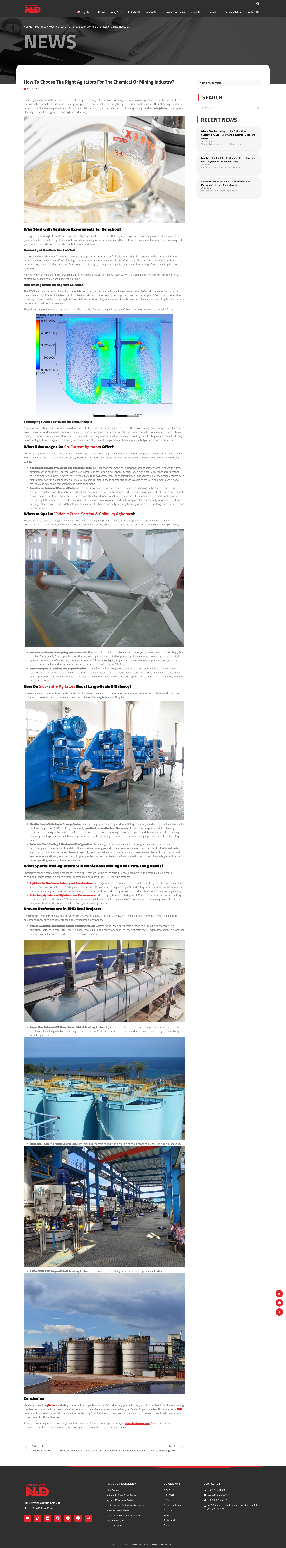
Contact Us (253, 12)
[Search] (258, 107)
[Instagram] (68, 1518)
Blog (43, 27)
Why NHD (116, 12)
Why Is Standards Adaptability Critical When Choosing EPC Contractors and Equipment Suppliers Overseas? (228, 134)
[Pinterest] (78, 1518)
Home (101, 12)
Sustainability (233, 12)
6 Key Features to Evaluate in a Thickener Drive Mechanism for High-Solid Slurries (225, 183)
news (213, 12)
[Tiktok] (37, 1518)
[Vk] (88, 1518)
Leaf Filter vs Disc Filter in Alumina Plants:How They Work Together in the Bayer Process (228, 159)
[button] (258, 3)
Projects (195, 12)
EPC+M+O (134, 12)
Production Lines (175, 12)
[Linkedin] (47, 1518)
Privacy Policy (167, 1544)
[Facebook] (57, 1518)
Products (151, 12)
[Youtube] (27, 1518)
